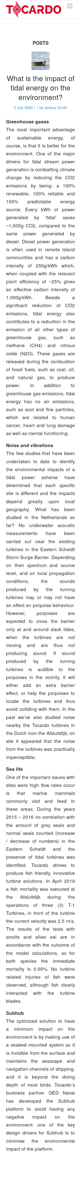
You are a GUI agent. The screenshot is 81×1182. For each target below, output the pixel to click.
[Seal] (41, 61)
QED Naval (62, 1092)
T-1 (71, 904)
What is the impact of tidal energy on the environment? (40, 87)
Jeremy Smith (55, 107)
